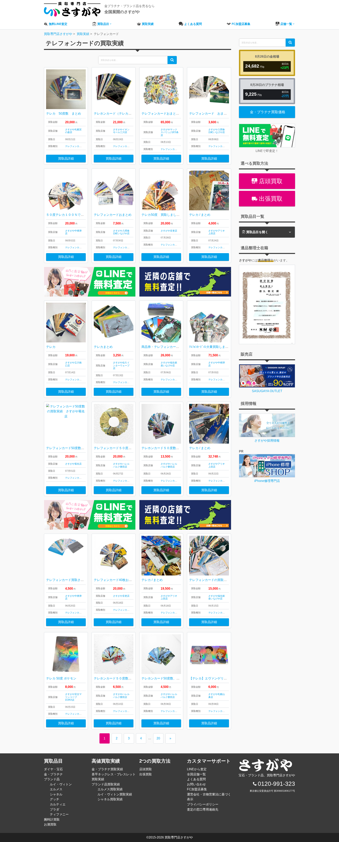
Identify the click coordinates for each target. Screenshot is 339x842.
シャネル (56, 794)
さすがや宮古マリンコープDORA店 (73, 697)
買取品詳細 (66, 158)
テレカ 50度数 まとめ (63, 113)
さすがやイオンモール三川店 (121, 131)
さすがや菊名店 (73, 463)
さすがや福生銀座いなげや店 (169, 364)
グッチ (54, 799)
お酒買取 (50, 824)
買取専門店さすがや (179, 837)
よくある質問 (196, 779)
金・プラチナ (53, 774)
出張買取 (269, 198)
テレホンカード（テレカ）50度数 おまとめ (124, 113)
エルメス (56, 789)
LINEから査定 (197, 769)
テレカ (51, 346)
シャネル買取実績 (110, 799)
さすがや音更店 (169, 230)
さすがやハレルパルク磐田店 (121, 465)
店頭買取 (269, 181)
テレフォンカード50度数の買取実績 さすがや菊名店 (84, 448)
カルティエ (58, 804)
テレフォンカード (74, 146)
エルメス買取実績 (110, 789)
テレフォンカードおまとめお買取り (166, 113)
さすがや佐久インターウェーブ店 (121, 365)
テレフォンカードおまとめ (112, 214)
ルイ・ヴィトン (61, 784)
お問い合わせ (196, 784)
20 (158, 738)
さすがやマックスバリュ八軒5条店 (170, 132)
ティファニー (59, 814)
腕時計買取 (52, 819)
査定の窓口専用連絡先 (202, 809)
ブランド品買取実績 (106, 784)
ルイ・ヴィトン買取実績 (115, 794)
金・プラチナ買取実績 (107, 769)
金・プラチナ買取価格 (267, 112)
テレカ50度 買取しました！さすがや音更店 (173, 214)
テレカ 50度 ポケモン (61, 678)
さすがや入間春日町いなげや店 (216, 131)
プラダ (54, 809)
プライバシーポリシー (202, 804)
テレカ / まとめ (199, 214)
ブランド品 (52, 779)
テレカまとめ (103, 346)
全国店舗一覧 (196, 774)
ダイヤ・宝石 (53, 769)
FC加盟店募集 (197, 789)
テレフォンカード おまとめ (209, 113)
